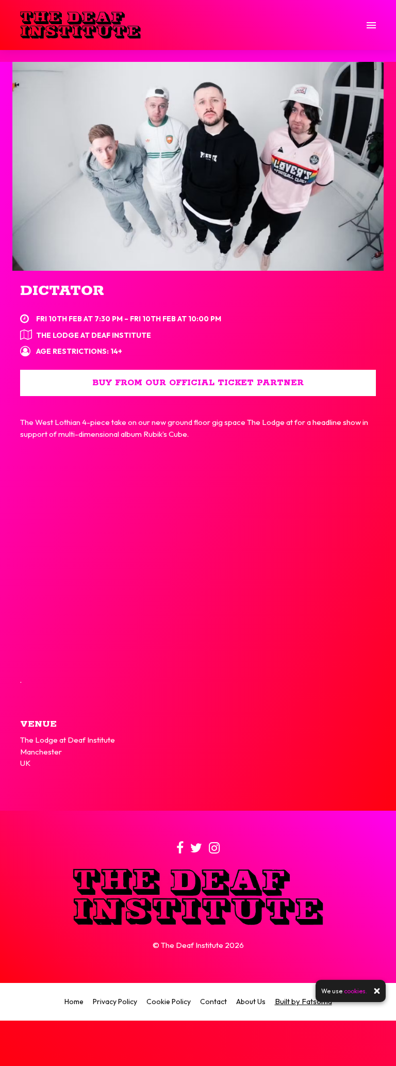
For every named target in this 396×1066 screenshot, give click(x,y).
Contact (213, 1001)
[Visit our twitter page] (196, 850)
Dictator (62, 291)
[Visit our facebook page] (180, 850)
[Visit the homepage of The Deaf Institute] (80, 25)
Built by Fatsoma (303, 1001)
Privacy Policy (115, 1001)
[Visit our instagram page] (214, 850)
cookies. (355, 991)
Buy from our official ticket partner (198, 383)
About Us (251, 1001)
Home (74, 1001)
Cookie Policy (168, 1001)
